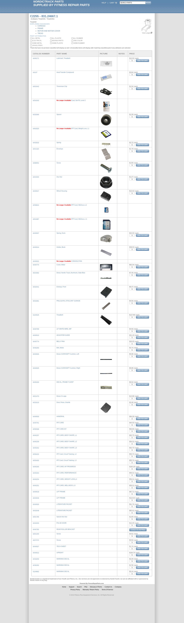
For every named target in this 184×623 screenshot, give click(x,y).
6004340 (36, 177)
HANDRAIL (60, 416)
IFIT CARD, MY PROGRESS (66, 467)
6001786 (36, 517)
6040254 (36, 479)
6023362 (36, 273)
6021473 (36, 396)
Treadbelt (60, 315)
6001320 (36, 149)
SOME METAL (37, 43)
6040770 (36, 265)
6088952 (36, 163)
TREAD (40, 33)
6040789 (36, 329)
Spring (59, 142)
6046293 (36, 348)
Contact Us (108, 587)
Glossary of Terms (96, 587)
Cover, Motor (61, 265)
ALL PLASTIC (56, 38)
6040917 (36, 191)
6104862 (36, 571)
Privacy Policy (75, 590)
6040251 (36, 485)
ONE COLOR (77, 41)
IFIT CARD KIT (61, 429)
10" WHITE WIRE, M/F (64, 329)
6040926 (36, 354)
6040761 (36, 423)
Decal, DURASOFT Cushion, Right (68, 368)
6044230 (36, 523)
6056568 (36, 429)
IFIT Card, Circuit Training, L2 (66, 454)
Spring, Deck (61, 233)
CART (112, 3)
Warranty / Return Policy (91, 590)
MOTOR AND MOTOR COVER (49, 31)
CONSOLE (41, 26)
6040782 (36, 529)
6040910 (36, 335)
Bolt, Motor (60, 348)
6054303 (36, 100)
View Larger (146, 33)
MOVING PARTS (57, 41)
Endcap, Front (61, 287)
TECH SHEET (61, 546)
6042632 (36, 143)
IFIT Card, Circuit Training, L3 (66, 460)
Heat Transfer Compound (65, 72)
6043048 (36, 511)
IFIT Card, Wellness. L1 (79, 219)
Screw (59, 163)
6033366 (36, 114)
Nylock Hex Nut (62, 517)
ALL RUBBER (78, 38)
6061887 (36, 219)
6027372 (36, 540)
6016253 (36, 559)
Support (71, 587)
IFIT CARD (60, 423)
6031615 (36, 402)
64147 (35, 72)
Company (118, 587)
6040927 (36, 546)
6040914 (36, 247)
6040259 (36, 442)
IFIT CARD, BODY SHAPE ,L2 (67, 441)
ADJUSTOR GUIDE (63, 335)
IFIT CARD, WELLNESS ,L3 (66, 485)
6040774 (36, 341)
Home (64, 587)
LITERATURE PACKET (64, 504)
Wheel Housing (62, 191)
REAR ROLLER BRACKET (66, 529)
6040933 (36, 416)
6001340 (36, 534)
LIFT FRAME (61, 492)
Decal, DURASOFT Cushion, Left (68, 354)
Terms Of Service (107, 590)
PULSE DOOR (61, 523)
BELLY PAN (61, 341)
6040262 (36, 448)
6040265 (36, 467)
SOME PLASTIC (57, 43)
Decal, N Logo (61, 396)
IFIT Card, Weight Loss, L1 (80, 128)
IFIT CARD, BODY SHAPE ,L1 (67, 435)
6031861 (36, 301)
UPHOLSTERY (37, 45)
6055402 (36, 460)
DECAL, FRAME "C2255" (65, 382)
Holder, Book (61, 247)
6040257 (36, 435)
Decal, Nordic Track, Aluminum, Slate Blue (71, 273)
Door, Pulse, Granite (63, 402)
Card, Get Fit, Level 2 (78, 100)
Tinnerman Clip (62, 86)
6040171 (36, 58)
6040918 (36, 492)
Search (79, 587)
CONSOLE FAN (76, 261)
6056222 (36, 454)
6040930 (36, 504)
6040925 (36, 368)
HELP (104, 3)
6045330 (36, 382)
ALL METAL (36, 38)
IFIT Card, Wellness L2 (79, 205)
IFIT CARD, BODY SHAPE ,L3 (67, 448)
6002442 (36, 86)
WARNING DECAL (63, 559)
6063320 (36, 129)
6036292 (36, 565)
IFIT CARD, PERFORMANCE (66, 473)
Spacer (59, 114)
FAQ (85, 587)
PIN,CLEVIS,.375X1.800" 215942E (68, 301)
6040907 (36, 233)
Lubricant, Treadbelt (63, 58)
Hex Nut (59, 177)
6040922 (36, 261)
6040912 (36, 553)
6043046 (36, 498)
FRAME (40, 28)
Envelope (60, 149)
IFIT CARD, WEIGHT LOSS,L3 (67, 479)
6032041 (36, 287)
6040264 (36, 473)
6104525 (36, 315)
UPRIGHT (60, 553)
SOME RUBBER (79, 43)
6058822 (36, 205)
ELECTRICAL (37, 41)
